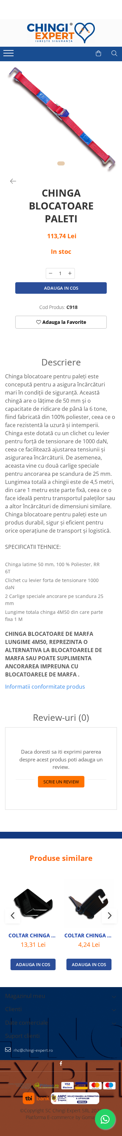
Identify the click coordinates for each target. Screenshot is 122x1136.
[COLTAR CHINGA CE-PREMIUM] (33, 903)
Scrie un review (61, 782)
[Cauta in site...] (114, 53)
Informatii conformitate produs (45, 686)
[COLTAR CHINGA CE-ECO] (89, 903)
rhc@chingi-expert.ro (33, 1050)
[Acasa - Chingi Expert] (61, 33)
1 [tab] (61, 163)
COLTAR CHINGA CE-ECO (89, 935)
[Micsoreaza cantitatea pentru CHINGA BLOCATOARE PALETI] (50, 273)
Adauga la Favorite (63, 322)
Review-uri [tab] (61, 717)
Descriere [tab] (61, 362)
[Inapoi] (10, 181)
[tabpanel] (61, 117)
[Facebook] (61, 1063)
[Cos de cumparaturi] (98, 53)
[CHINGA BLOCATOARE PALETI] (61, 117)
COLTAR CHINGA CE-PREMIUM (33, 935)
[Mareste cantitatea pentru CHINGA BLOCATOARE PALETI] (70, 273)
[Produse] (9, 55)
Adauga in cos (61, 288)
